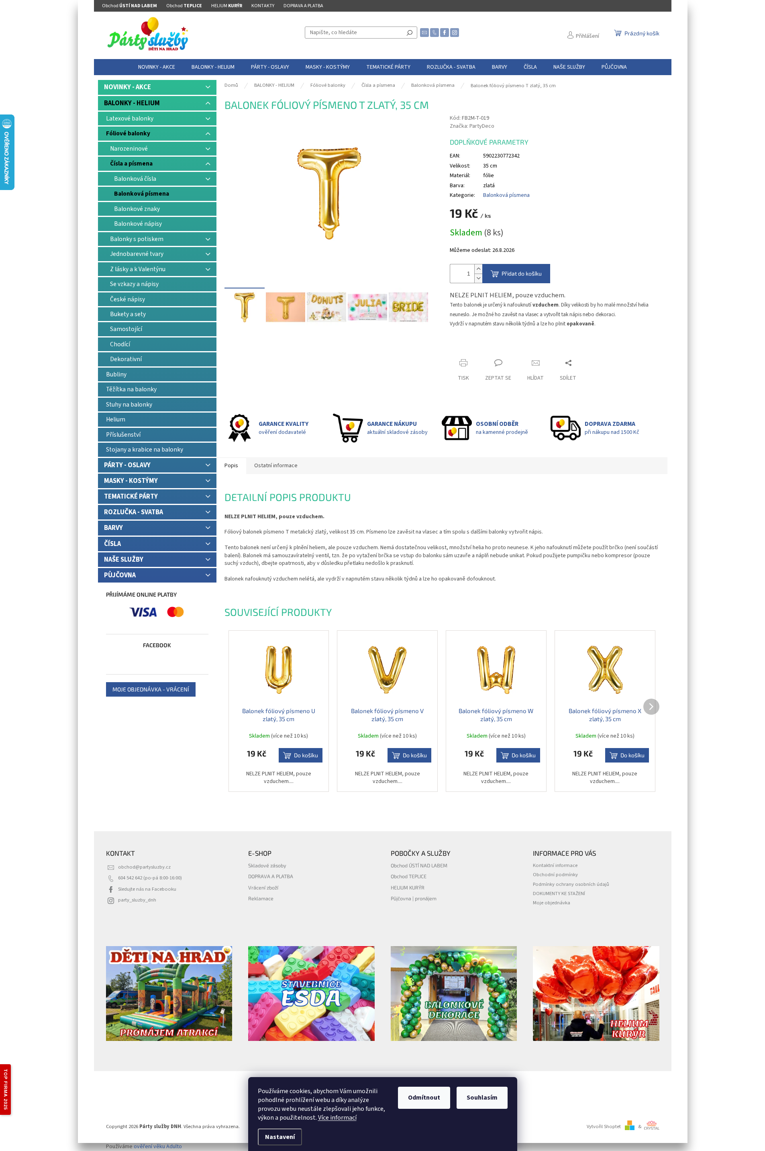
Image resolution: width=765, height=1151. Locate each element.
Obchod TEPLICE (408, 876)
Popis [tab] (231, 466)
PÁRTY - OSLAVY (127, 465)
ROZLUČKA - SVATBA (133, 512)
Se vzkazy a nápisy (134, 284)
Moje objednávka (551, 902)
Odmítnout (424, 1097)
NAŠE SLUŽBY (123, 559)
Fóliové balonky (128, 133)
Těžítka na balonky (131, 389)
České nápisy (127, 299)
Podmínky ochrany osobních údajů (571, 884)
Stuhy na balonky (129, 404)
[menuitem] (156, 67)
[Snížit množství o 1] (478, 278)
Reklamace (260, 898)
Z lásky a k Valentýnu (137, 269)
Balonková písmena (141, 193)
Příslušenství (123, 434)
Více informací (337, 1117)
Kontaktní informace (555, 865)
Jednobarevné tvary (136, 253)
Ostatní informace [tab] (276, 466)
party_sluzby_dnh (137, 900)
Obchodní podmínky (555, 874)
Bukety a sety (128, 314)
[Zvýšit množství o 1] (478, 269)
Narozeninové (129, 148)
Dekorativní (126, 359)
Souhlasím (482, 1097)
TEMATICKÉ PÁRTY (131, 496)
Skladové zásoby (267, 865)
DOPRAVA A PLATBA (303, 5)
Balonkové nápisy (138, 223)
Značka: (472, 126)
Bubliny (116, 374)
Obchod (129, 5)
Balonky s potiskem (136, 239)
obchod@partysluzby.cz (144, 867)
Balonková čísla (135, 178)
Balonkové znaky (137, 208)
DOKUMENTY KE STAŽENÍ (559, 893)
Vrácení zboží (263, 887)
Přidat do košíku (522, 273)
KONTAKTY (262, 5)
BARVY (113, 528)
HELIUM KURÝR (407, 887)
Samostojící (126, 329)
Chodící (120, 344)
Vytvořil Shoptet (604, 1126)
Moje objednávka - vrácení (150, 689)
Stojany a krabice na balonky (144, 449)
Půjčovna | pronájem (414, 898)
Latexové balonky (129, 118)
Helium (115, 419)
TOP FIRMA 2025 (5, 1089)
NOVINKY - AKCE (127, 87)
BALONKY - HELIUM (132, 103)
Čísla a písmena (131, 163)
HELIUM (226, 5)
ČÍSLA (112, 544)
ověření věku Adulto (158, 1147)
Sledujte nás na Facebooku (147, 889)
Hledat (409, 32)
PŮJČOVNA (120, 575)
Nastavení (280, 1137)
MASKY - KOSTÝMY (131, 481)
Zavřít (464, 347)
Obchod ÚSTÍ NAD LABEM (419, 865)
